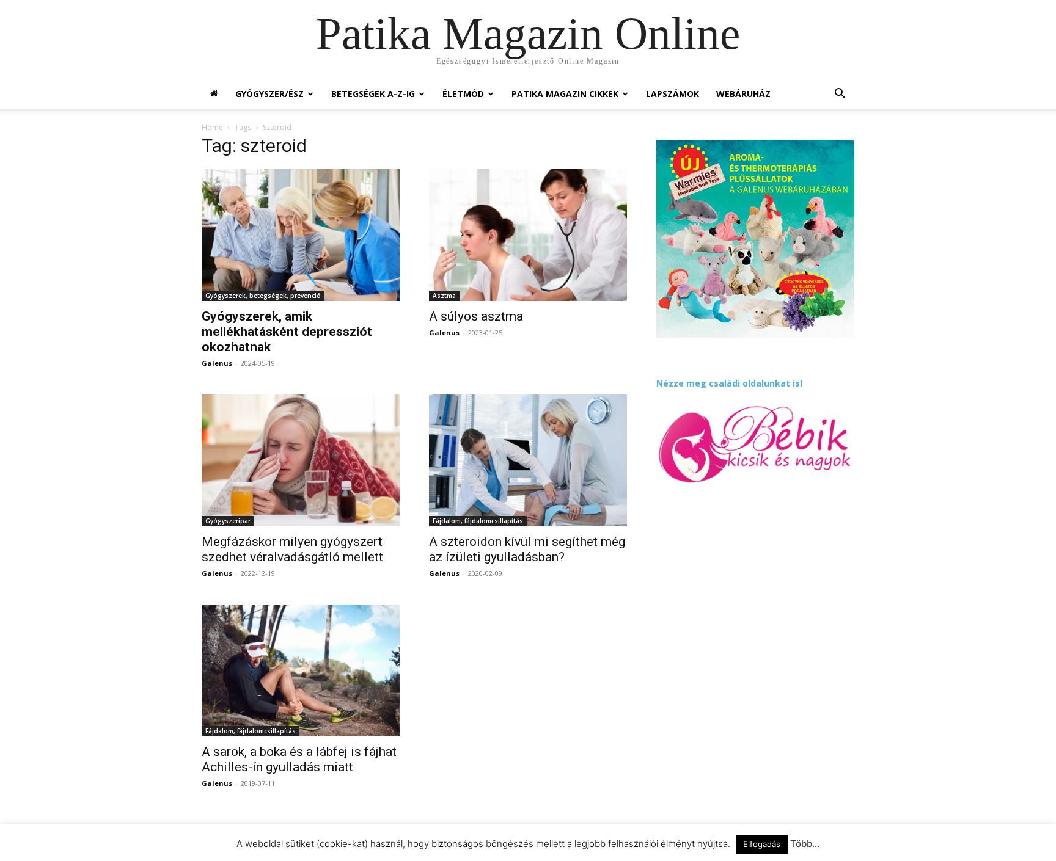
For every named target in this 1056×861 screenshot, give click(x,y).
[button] (839, 95)
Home (212, 127)
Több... (805, 843)
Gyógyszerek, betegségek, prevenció (263, 295)
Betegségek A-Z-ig (373, 94)
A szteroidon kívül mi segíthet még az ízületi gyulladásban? (527, 549)
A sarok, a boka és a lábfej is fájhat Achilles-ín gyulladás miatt (299, 759)
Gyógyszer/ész (269, 94)
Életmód (463, 94)
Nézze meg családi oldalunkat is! (729, 383)
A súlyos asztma (476, 316)
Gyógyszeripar (228, 521)
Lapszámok (672, 94)
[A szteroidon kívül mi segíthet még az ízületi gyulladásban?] (528, 460)
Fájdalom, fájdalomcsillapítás (478, 521)
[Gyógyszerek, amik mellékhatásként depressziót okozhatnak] (301, 235)
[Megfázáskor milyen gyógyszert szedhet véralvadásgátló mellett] (301, 460)
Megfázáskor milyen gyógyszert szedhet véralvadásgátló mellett (292, 549)
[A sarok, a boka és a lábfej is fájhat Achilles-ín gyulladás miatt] (301, 670)
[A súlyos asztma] (528, 235)
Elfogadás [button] (761, 844)
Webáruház (743, 94)
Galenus (217, 363)
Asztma (444, 295)
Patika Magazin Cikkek (565, 94)
